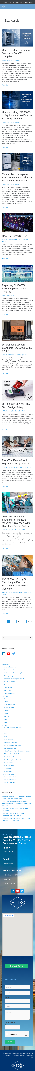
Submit (10, 1041)
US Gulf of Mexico (9, 707)
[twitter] (14, 653)
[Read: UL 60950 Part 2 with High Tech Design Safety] (17, 390)
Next (30, 621)
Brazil (5, 722)
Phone (7, 997)
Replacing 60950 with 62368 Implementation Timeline (14, 288)
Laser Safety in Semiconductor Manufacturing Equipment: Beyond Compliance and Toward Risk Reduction (16, 803)
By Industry (5, 664)
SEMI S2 (14, 467)
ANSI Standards (8, 739)
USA (5, 698)
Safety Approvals (17, 592)
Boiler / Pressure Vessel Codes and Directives (17, 751)
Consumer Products (9, 693)
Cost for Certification (9, 782)
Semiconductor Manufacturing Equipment (16, 673)
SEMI (5, 733)
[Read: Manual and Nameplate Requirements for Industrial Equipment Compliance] (17, 161)
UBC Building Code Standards (12, 760)
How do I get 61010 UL (15, 236)
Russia (6, 713)
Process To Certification (10, 777)
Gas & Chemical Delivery (11, 670)
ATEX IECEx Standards (10, 742)
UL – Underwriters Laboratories (13, 727)
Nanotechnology (8, 690)
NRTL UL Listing (7, 239)
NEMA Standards (9, 765)
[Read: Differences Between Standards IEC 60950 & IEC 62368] (17, 330)
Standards (5, 60)
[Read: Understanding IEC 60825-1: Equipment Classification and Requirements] (17, 99)
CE (5, 730)
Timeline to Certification (10, 780)
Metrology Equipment (10, 676)
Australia (6, 710)
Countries (5, 696)
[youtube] (9, 653)
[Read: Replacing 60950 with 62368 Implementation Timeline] (17, 273)
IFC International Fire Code (11, 754)
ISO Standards (8, 768)
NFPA (5, 736)
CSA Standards (8, 763)
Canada (6, 701)
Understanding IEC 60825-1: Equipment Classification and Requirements (17, 115)
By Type (4, 725)
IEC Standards (8, 771)
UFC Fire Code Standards (11, 757)
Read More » (6, 85)
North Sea (7, 716)
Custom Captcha (10, 1022)
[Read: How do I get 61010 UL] (17, 222)
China (5, 719)
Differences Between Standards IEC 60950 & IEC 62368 (17, 347)
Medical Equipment (9, 681)
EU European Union (9, 704)
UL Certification (23, 239)
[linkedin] (4, 653)
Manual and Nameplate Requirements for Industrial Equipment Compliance (17, 177)
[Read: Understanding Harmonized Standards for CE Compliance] (17, 37)
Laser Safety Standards (10, 748)
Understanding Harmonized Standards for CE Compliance (17, 53)
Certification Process (8, 354)
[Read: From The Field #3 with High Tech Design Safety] (17, 446)
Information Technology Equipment (14, 678)
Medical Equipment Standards (12, 745)
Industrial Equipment (10, 667)
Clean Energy (8, 687)
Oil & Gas (6, 684)
